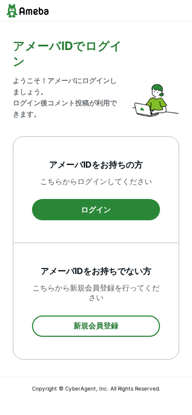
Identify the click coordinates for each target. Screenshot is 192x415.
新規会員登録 (96, 325)
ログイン (96, 209)
